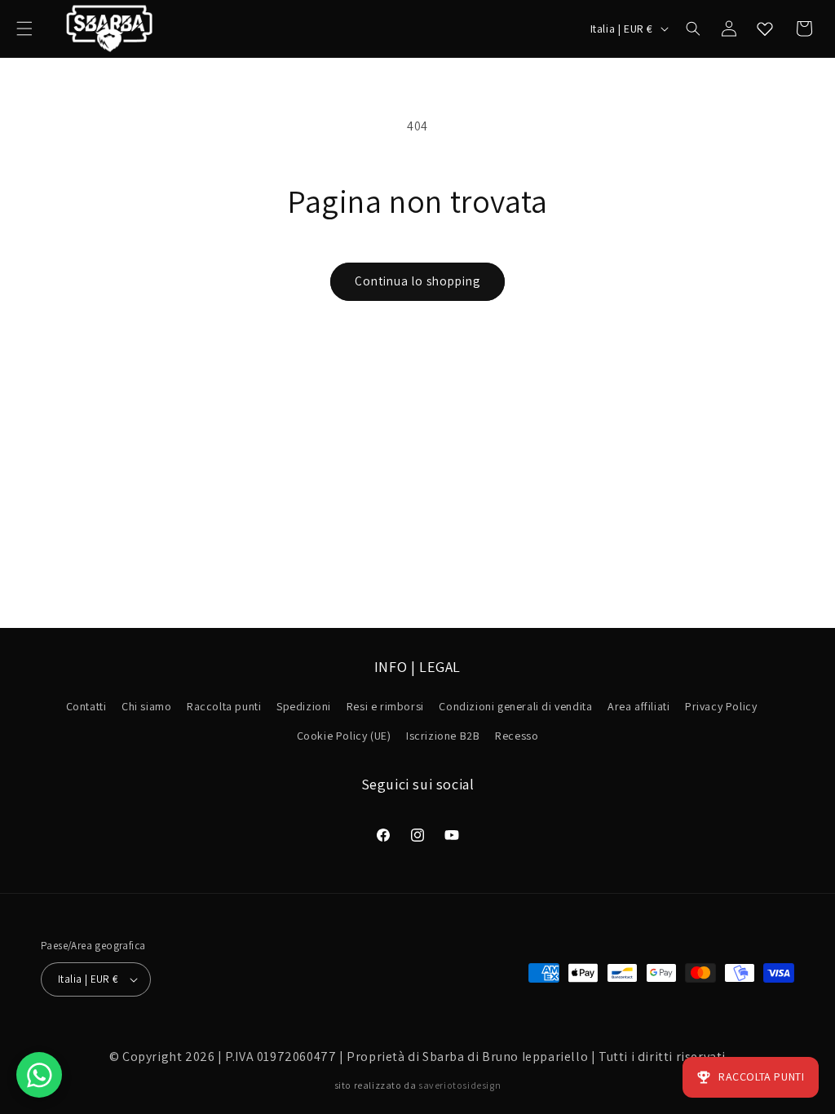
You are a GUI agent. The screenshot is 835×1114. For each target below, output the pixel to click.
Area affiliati (638, 706)
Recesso (516, 735)
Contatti (86, 706)
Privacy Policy (721, 706)
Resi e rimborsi (385, 706)
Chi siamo (146, 706)
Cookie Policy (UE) (344, 735)
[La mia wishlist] (765, 28)
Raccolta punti (224, 706)
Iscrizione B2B (442, 735)
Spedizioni (303, 706)
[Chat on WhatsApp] (39, 1075)
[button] (24, 28)
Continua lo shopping (417, 281)
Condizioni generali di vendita (515, 706)
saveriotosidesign (459, 1085)
